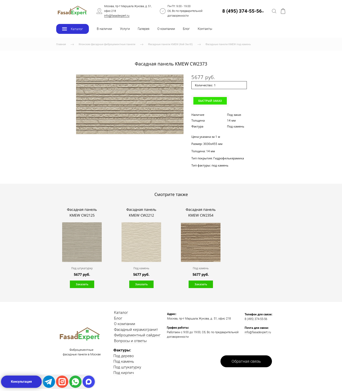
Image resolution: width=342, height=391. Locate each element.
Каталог (121, 312)
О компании (166, 29)
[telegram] (49, 382)
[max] (89, 382)
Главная (61, 44)
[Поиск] (274, 11)
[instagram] (62, 382)
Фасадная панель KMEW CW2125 (82, 212)
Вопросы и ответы (130, 341)
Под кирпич (123, 372)
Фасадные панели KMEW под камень (228, 44)
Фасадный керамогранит (136, 329)
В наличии (104, 29)
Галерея (143, 29)
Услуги (125, 29)
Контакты (205, 29)
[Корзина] (283, 11)
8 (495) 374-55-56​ (243, 11)
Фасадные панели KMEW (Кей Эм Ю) (170, 44)
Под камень (123, 361)
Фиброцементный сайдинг (137, 335)
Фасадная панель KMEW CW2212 (141, 212)
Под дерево (123, 356)
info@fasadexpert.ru (116, 15)
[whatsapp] (75, 382)
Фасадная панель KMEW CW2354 (201, 212)
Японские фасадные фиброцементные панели (107, 44)
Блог (186, 29)
